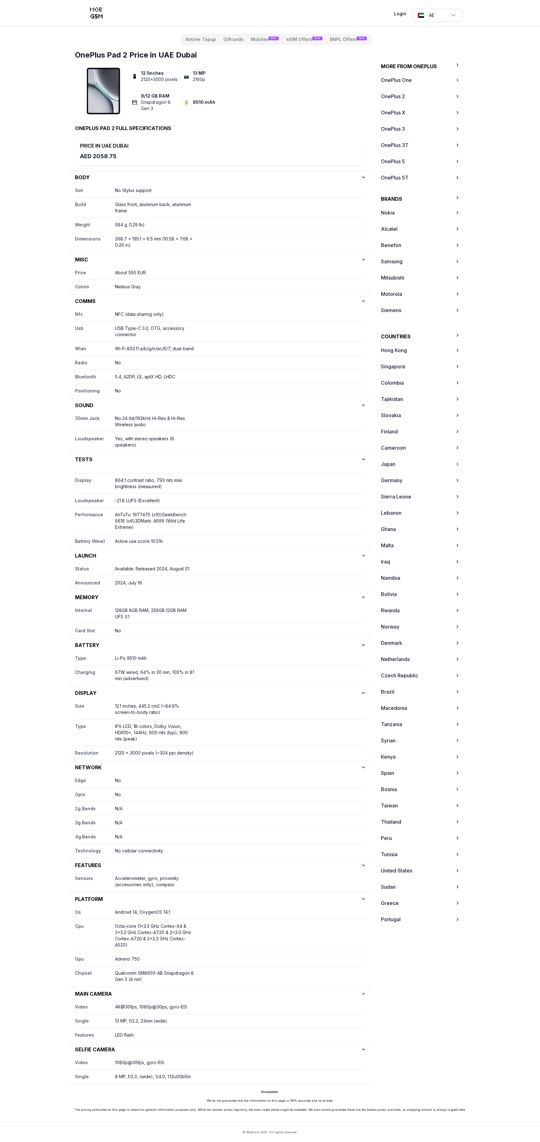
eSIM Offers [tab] (303, 39)
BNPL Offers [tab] (347, 39)
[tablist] (276, 39)
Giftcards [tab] (233, 39)
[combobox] (437, 15)
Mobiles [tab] (263, 39)
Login (400, 13)
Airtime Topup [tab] (201, 39)
